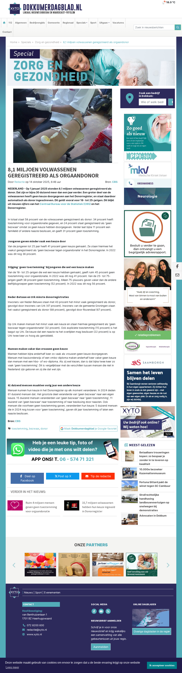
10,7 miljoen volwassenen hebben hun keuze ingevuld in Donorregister (98, 507)
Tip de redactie (100, 476)
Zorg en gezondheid (47, 42)
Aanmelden (100, 647)
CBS (114, 181)
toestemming (20, 428)
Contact (7, 32)
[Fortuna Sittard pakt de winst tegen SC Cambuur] (129, 485)
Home (13, 42)
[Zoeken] (178, 27)
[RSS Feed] (108, 611)
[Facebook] (94, 611)
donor (44, 428)
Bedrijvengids (37, 22)
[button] (10, 565)
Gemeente (54, 22)
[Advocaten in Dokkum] (129, 519)
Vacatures (118, 22)
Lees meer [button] (12, 667)
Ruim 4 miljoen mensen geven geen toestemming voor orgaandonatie (41, 507)
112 (10, 22)
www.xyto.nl (34, 634)
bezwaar (34, 428)
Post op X (64, 476)
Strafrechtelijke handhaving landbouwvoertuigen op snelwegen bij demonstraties (154, 502)
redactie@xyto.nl (37, 629)
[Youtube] (101, 611)
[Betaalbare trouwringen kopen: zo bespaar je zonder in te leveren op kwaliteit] (129, 456)
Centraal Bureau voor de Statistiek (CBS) (65, 203)
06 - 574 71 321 (77, 459)
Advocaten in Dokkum (153, 515)
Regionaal (68, 22)
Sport (93, 22)
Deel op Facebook (28, 478)
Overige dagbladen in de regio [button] (152, 631)
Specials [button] (81, 22)
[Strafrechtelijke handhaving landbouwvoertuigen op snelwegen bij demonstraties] (129, 498)
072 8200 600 (35, 625)
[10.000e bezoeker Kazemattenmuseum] (129, 472)
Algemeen (21, 22)
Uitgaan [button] (103, 22)
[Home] (4, 22)
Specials (26, 42)
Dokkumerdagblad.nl (52, 7)
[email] (177, 275)
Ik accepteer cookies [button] (162, 665)
